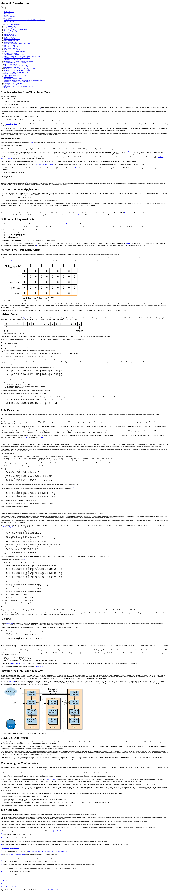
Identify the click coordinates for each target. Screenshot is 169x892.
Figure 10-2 (26, 318)
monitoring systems (11, 124)
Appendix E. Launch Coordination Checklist (16, 85)
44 (26, 182)
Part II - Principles (9, 21)
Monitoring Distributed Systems (48, 108)
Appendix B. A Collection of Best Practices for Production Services (23, 80)
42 (128, 152)
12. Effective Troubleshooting (12, 39)
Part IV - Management (10, 64)
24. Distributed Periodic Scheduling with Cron (17, 58)
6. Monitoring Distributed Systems (13, 28)
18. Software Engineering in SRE (13, 48)
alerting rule (9, 623)
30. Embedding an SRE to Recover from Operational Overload (21, 69)
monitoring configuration (51, 779)
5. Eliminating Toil (9, 26)
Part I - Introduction (9, 16)
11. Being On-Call (9, 37)
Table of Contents (9, 12)
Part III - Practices (9, 34)
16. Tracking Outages (10, 45)
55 (24, 559)
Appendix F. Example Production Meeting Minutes (18, 86)
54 (73, 487)
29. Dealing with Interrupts (11, 67)
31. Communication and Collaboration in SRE (17, 70)
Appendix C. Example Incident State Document (17, 81)
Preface (6, 15)
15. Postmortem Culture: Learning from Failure (17, 43)
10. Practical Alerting (10, 35)
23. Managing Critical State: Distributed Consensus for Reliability (22, 56)
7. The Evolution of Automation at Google (16, 29)
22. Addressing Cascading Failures (14, 54)
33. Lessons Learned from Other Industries (16, 75)
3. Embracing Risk (9, 23)
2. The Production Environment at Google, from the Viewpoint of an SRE (24, 20)
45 (98, 205)
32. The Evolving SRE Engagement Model (16, 72)
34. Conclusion (8, 77)
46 (124, 212)
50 (54, 305)
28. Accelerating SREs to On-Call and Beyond (17, 66)
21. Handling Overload (10, 53)
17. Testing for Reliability (11, 47)
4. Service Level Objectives (12, 24)
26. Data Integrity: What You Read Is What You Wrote (19, 61)
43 (75, 167)
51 (118, 396)
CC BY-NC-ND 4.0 (52, 890)
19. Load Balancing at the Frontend (14, 50)
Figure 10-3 (11, 681)
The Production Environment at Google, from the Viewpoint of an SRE (48, 851)
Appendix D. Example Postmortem (14, 83)
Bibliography (8, 88)
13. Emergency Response (11, 40)
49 (36, 245)
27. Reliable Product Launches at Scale (15, 62)
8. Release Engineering (10, 31)
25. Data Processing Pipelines (12, 59)
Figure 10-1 (13, 260)
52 (26, 437)
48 (66, 223)
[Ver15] (31, 142)
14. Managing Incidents (10, 42)
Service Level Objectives (8, 527)
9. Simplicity (7, 32)
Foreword (7, 13)
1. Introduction (8, 18)
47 (79, 214)
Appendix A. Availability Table (13, 78)
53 (42, 437)
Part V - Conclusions (10, 73)
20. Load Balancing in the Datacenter (14, 51)
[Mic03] (128, 243)
